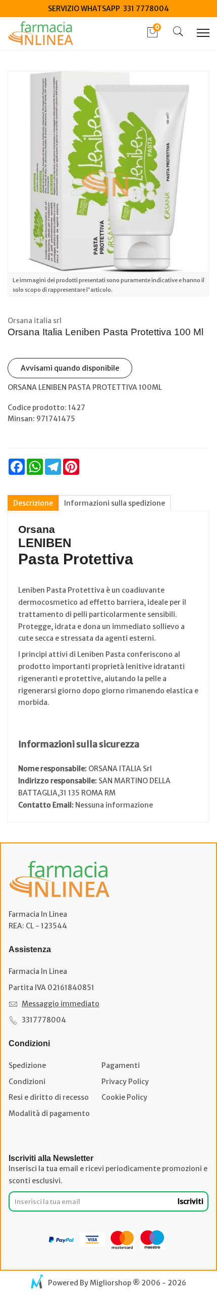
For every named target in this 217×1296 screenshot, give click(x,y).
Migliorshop (110, 1282)
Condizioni (27, 1081)
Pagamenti (120, 1065)
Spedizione (27, 1065)
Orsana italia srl (35, 320)
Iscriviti (190, 1201)
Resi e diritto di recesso (49, 1097)
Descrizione (33, 503)
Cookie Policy (124, 1097)
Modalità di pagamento (49, 1113)
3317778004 (44, 1019)
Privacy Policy (125, 1081)
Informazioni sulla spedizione (114, 503)
